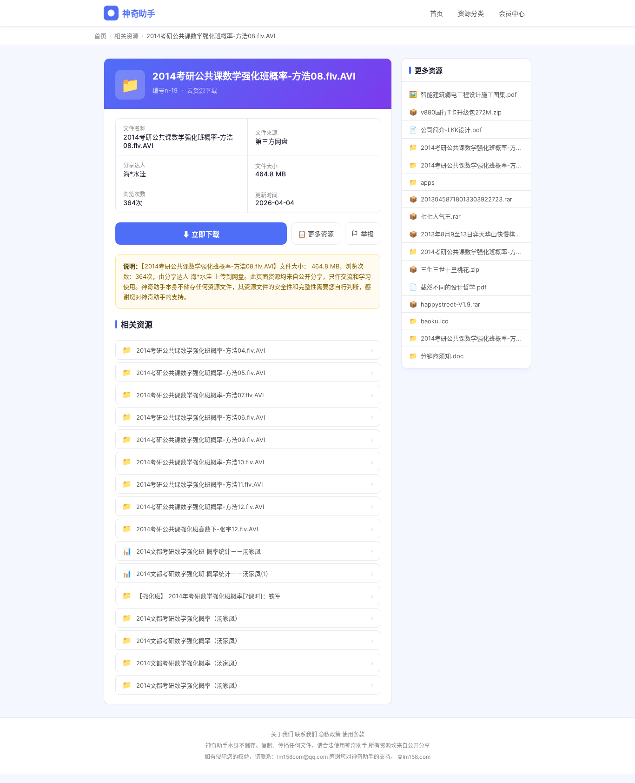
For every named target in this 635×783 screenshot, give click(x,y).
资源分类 (471, 13)
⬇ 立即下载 (201, 234)
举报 (367, 234)
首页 (436, 13)
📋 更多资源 (316, 234)
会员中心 (512, 13)
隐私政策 (329, 734)
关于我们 (282, 734)
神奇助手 (138, 14)
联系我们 (306, 734)
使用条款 (353, 734)
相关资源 (126, 36)
